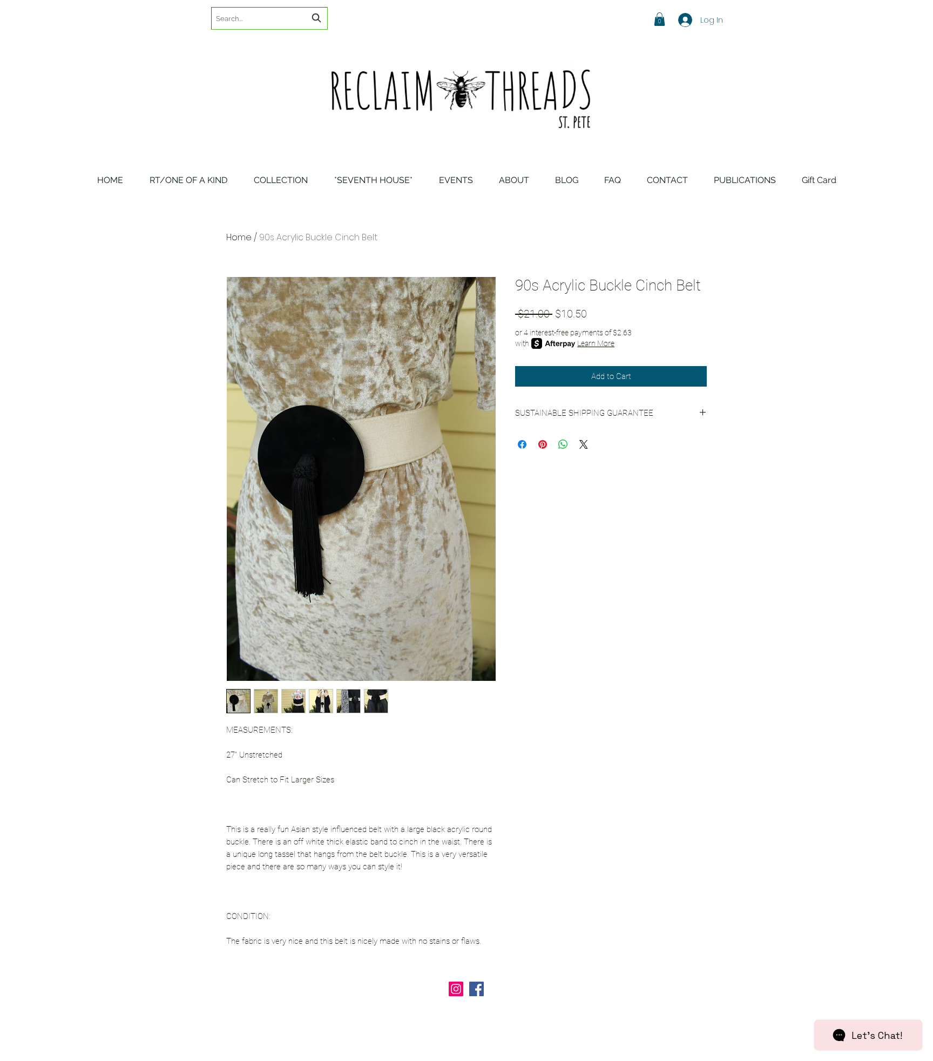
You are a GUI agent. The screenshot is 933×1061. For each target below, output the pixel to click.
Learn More (595, 343)
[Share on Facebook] (522, 444)
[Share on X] (583, 444)
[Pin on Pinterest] (542, 444)
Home (239, 237)
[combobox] (269, 18)
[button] (659, 19)
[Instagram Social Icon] (456, 989)
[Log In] (678, 20)
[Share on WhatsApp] (563, 444)
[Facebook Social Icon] (476, 989)
